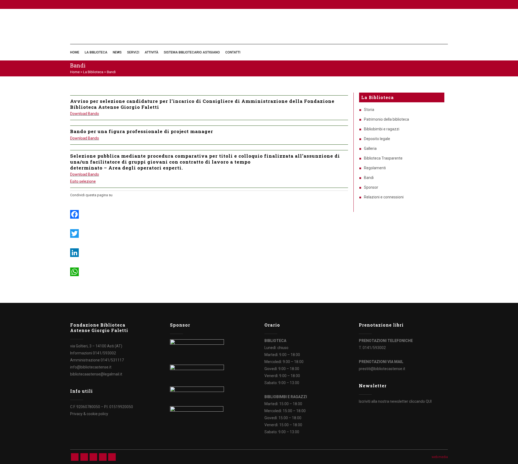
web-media (440, 457)
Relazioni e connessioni (384, 197)
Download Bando (84, 113)
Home (75, 72)
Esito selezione (83, 181)
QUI (429, 401)
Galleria (370, 148)
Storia (369, 109)
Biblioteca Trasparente (383, 158)
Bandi (369, 177)
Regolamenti (375, 168)
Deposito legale (377, 139)
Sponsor (371, 187)
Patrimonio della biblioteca (386, 119)
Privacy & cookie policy (89, 414)
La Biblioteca (93, 72)
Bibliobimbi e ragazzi (381, 129)
